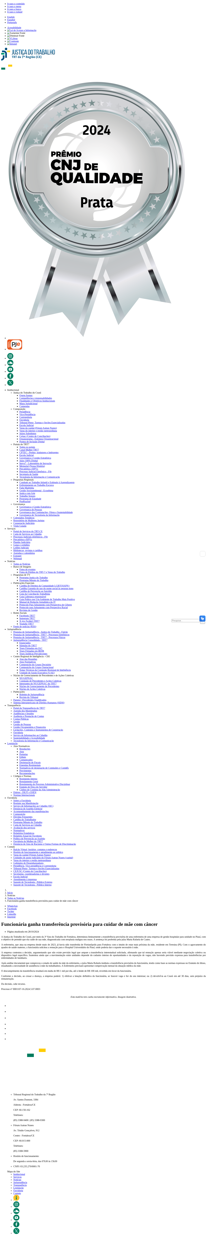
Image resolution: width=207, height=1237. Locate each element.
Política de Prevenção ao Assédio (29, 838)
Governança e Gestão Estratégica (35, 458)
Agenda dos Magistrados (25, 711)
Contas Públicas (21, 719)
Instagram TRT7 (27, 618)
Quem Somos (25, 395)
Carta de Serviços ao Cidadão (27, 534)
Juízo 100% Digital (28, 460)
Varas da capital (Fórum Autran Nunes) (38, 428)
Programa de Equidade (30, 498)
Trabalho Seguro (27, 496)
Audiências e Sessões (23, 713)
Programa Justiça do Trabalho (33, 577)
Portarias (23, 754)
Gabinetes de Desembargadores (28, 863)
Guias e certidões (21, 545)
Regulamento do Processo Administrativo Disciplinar (44, 784)
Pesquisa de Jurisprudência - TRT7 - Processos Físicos (39, 637)
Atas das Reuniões (28, 659)
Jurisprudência (20, 1182)
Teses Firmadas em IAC (30, 648)
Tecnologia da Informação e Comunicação (39, 477)
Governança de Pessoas (30, 509)
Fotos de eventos (27, 569)
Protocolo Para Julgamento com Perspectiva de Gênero (45, 604)
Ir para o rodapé (14, 12)
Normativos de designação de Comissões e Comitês (44, 768)
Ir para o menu (14, 6)
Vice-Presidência (27, 414)
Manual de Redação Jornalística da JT (37, 602)
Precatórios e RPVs (28, 469)
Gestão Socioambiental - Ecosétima (36, 490)
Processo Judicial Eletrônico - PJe (35, 471)
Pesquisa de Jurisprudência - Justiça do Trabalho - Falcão (40, 632)
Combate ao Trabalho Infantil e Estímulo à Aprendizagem (46, 482)
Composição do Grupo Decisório (35, 664)
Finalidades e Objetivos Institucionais (37, 401)
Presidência (24, 411)
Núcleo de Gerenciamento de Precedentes (39, 686)
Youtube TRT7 (26, 624)
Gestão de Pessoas (22, 724)
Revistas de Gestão (28, 610)
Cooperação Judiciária (24, 523)
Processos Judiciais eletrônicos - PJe (30, 536)
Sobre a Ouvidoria (22, 800)
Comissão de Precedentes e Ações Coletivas (40, 681)
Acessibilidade (14, 27)
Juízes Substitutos (27, 433)
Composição (19, 814)
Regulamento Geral (28, 781)
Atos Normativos (27, 662)
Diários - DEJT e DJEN (24, 792)
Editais (22, 757)
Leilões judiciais (21, 547)
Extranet (17, 556)
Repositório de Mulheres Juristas (28, 520)
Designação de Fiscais (30, 762)
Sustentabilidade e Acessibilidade (29, 738)
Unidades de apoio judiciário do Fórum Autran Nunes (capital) (43, 857)
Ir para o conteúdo (16, 3)
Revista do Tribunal (28, 697)
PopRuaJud (24, 501)
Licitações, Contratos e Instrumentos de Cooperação (38, 730)
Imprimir (11, 917)
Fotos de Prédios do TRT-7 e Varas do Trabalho (42, 572)
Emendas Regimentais (30, 765)
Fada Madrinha (26, 488)
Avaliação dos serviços (24, 827)
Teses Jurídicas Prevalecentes (33, 653)
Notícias (17, 1179)
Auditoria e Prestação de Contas (28, 716)
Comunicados (26, 759)
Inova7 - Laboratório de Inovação (35, 463)
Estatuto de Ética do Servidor (33, 787)
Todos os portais (27, 447)
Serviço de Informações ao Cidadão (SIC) (33, 806)
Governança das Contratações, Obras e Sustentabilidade (46, 512)
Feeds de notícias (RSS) (24, 626)
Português (12, 22)
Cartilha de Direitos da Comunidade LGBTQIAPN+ (44, 585)
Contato (17, 1193)
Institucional (19, 1174)
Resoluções (24, 749)
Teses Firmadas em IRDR (31, 651)
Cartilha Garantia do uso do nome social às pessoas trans (46, 588)
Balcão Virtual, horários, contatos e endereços (35, 849)
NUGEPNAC (26, 678)
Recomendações (27, 773)
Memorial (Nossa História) (32, 466)
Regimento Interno (28, 778)
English (11, 17)
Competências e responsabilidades (35, 398)
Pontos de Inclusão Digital (32, 441)
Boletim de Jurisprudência (31, 694)
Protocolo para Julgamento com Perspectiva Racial (43, 607)
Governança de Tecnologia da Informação (39, 515)
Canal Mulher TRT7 (29, 449)
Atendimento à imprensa (25, 879)
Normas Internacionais (24, 795)
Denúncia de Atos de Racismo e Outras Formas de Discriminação (44, 844)
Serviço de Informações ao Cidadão (30, 735)
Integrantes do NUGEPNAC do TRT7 (38, 683)
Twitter (10, 911)
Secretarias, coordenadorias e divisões (31, 874)
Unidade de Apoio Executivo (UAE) (37, 672)
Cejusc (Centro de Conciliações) (34, 436)
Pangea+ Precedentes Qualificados (29, 700)
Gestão (16, 721)
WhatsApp (12, 906)
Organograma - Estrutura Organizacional (38, 439)
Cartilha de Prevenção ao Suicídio (35, 591)
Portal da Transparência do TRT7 (29, 708)
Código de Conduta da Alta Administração (39, 789)
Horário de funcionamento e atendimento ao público (38, 852)
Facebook (12, 908)
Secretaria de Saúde (28, 474)
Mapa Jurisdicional (28, 403)
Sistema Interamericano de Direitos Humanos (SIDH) (38, 702)
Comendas (24, 406)
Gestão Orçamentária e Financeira (29, 727)
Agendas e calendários (24, 553)
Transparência (20, 1185)
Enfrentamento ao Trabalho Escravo (36, 485)
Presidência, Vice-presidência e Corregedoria (34, 865)
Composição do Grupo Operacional (36, 667)
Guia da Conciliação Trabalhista (34, 594)
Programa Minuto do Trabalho (33, 580)
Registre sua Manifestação (25, 803)
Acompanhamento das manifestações (31, 811)
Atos (21, 751)
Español (11, 19)
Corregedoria (25, 417)
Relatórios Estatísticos (23, 833)
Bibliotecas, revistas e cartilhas (27, 550)
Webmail (17, 558)
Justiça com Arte (27, 493)
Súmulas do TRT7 (28, 645)
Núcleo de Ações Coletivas (32, 689)
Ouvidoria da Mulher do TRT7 (28, 841)
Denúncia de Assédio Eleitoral (27, 808)
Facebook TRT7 (27, 615)
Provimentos (25, 770)
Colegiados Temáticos (23, 517)
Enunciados (25, 643)
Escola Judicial (26, 425)
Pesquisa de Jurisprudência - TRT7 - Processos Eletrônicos (41, 634)
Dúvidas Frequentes (22, 817)
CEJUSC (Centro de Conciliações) (30, 871)
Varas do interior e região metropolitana (38, 430)
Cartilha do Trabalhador (24, 819)
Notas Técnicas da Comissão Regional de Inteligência (45, 670)
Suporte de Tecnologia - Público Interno (32, 885)
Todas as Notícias (21, 564)
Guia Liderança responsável (32, 596)
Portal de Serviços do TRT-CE (28, 531)
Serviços (17, 1177)
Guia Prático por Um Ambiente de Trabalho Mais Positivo (47, 599)
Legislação (12, 743)
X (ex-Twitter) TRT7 (29, 621)
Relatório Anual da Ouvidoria (27, 836)
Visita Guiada (19, 526)
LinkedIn (11, 914)
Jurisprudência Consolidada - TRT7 (30, 640)
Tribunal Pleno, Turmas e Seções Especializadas (42, 422)
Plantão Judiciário (21, 542)
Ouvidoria (24, 420)
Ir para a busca (14, 9)
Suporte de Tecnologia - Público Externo (32, 882)
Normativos (19, 830)
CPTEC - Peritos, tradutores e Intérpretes (38, 452)
